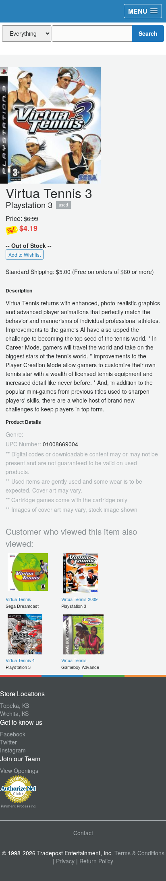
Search (148, 33)
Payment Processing (18, 806)
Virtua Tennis (18, 599)
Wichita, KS (14, 713)
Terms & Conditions (139, 853)
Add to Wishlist (24, 254)
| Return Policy (94, 861)
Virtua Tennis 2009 (79, 599)
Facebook (12, 734)
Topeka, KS (14, 705)
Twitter (8, 742)
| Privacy (64, 861)
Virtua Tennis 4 (20, 660)
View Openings (19, 771)
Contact (83, 833)
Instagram (13, 750)
